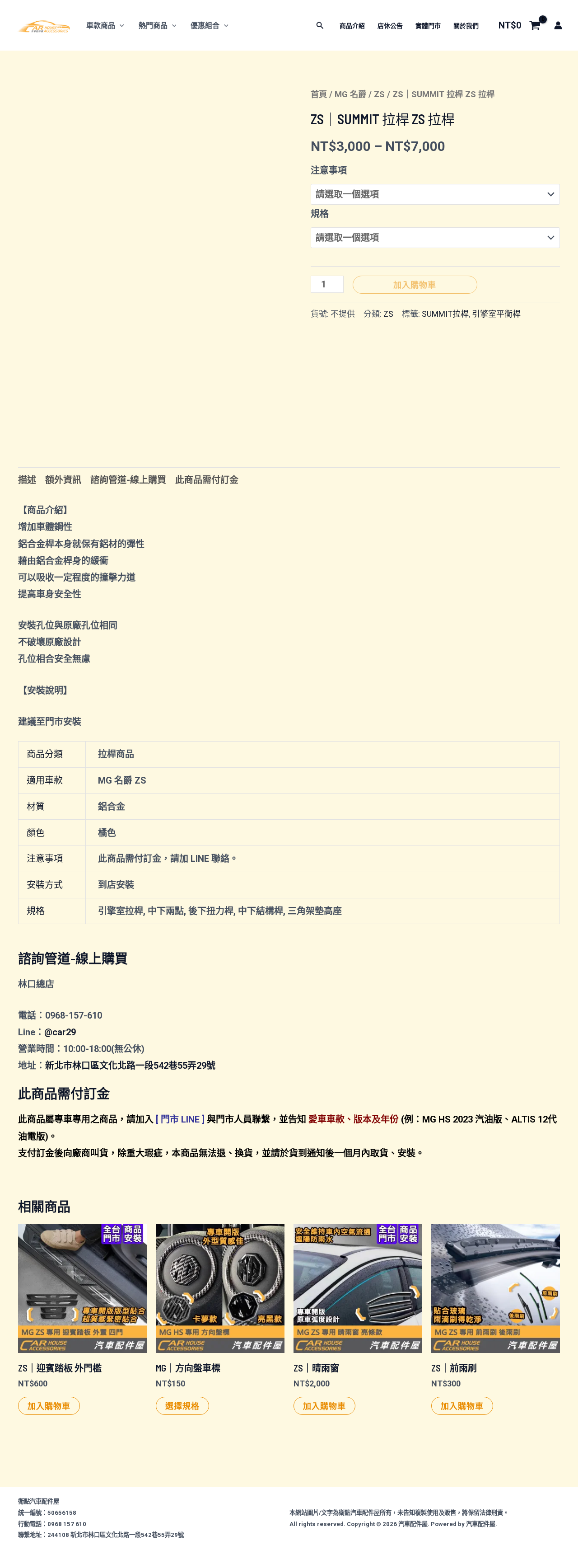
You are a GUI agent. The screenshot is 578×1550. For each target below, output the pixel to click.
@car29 (60, 1032)
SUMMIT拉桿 (445, 314)
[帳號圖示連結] (558, 25)
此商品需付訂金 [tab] (206, 479)
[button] (119, 25)
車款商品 (100, 25)
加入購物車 (414, 285)
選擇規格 (182, 1406)
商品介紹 (352, 25)
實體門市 (428, 25)
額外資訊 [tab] (63, 479)
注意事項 (329, 170)
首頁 (319, 94)
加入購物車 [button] (49, 1406)
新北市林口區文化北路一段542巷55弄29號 (130, 1065)
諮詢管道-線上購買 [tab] (128, 479)
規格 (320, 213)
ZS (379, 94)
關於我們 (466, 25)
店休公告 (390, 25)
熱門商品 (153, 25)
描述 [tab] (27, 479)
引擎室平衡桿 (496, 314)
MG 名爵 (350, 94)
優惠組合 (205, 25)
